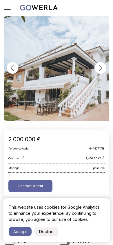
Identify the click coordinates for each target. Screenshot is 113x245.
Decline (46, 231)
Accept (20, 231)
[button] (12, 68)
